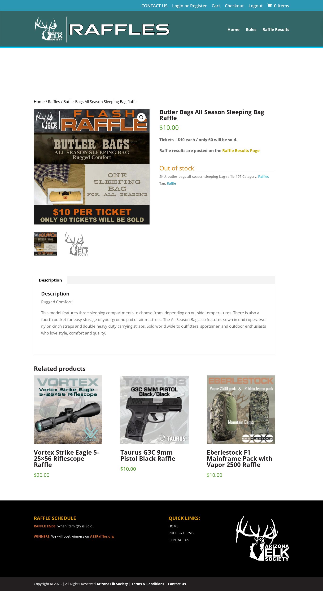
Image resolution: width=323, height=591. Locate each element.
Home (233, 30)
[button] (141, 117)
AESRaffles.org (102, 536)
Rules (251, 30)
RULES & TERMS (181, 533)
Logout (256, 6)
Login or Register (189, 6)
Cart (216, 6)
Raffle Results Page (241, 150)
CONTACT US (154, 6)
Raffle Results (275, 30)
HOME (174, 526)
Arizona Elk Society (112, 584)
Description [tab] (50, 280)
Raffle (171, 183)
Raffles (54, 101)
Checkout (234, 6)
